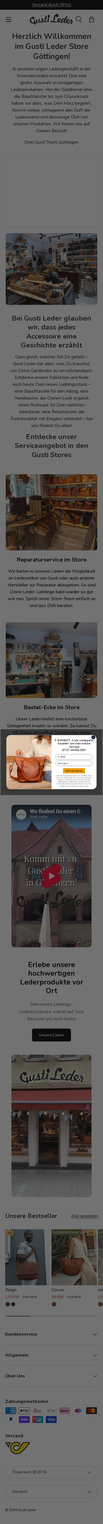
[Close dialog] (94, 737)
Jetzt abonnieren (74, 770)
